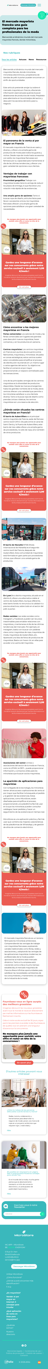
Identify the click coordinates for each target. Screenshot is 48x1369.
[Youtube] (25, 1345)
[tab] (9, 59)
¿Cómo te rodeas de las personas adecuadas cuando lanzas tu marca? (22, 1111)
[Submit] (42, 1214)
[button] (24, 1063)
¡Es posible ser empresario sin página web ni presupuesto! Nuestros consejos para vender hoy (23, 1173)
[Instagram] (23, 1345)
